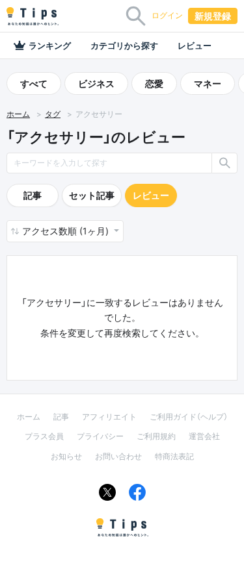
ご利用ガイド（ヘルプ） (189, 417)
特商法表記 (174, 456)
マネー (207, 83)
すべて (33, 83)
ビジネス (96, 83)
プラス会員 (44, 436)
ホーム (18, 114)
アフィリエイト (109, 417)
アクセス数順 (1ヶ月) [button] (66, 230)
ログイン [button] (167, 15)
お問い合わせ (118, 456)
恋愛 (154, 83)
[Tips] (33, 16)
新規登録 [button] (213, 15)
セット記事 (92, 195)
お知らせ (66, 456)
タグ (53, 114)
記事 (32, 195)
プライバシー (100, 436)
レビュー (194, 45)
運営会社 (204, 436)
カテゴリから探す (124, 45)
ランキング (50, 45)
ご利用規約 (156, 436)
